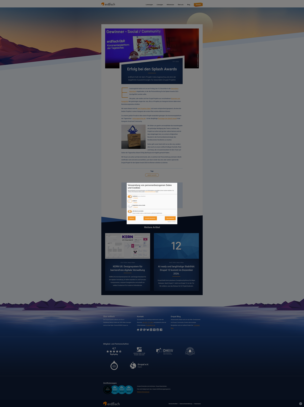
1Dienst (135, 202)
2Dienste (135, 198)
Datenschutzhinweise (150, 191)
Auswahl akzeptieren (150, 218)
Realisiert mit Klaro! (172, 221)
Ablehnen (131, 218)
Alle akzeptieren (170, 218)
